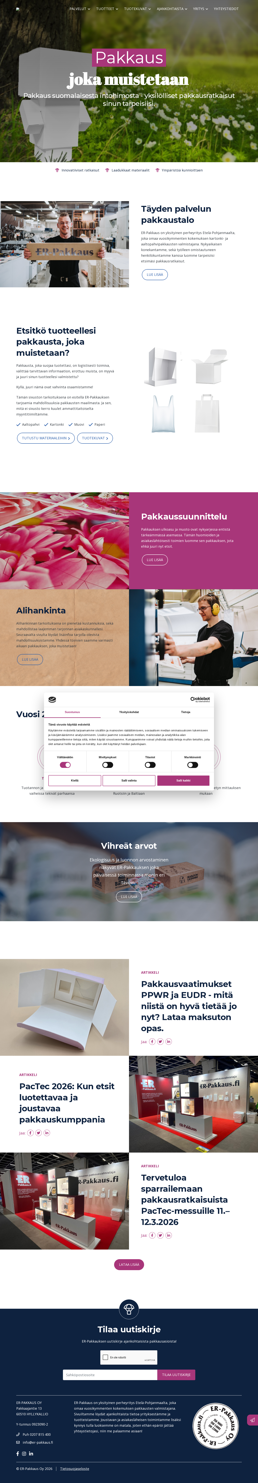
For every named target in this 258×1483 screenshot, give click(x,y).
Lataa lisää (129, 1264)
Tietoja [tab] (185, 712)
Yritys (198, 8)
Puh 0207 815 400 (37, 1434)
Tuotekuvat (93, 438)
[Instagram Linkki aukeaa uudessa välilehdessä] (25, 1453)
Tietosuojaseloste (74, 1469)
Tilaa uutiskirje (176, 1374)
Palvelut (78, 8)
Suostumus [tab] (72, 712)
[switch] (107, 765)
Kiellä (74, 780)
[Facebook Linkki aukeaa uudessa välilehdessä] (19, 1453)
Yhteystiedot (226, 8)
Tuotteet (105, 8)
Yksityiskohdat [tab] (129, 712)
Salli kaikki (183, 780)
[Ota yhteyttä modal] (252, 1420)
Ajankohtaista (170, 8)
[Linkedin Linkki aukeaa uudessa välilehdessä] (32, 1453)
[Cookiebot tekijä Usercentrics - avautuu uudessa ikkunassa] (193, 699)
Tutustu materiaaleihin (44, 438)
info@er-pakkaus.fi (38, 1442)
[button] (152, 1042)
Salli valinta (129, 780)
